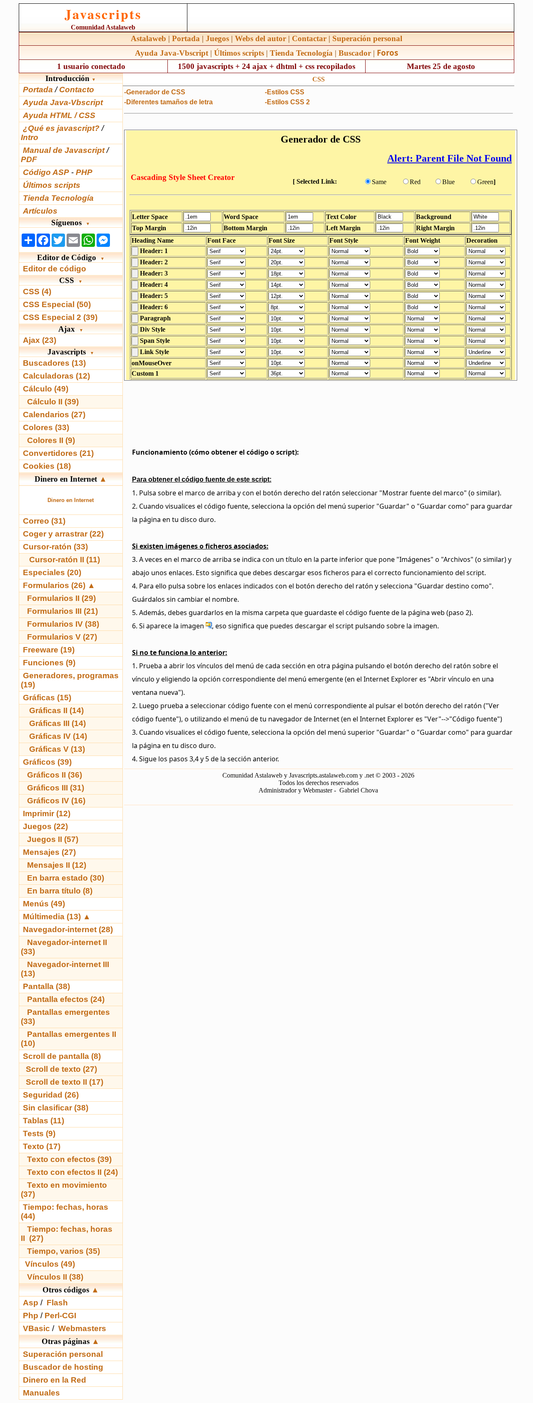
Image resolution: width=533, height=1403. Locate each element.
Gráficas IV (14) (58, 736)
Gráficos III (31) (55, 787)
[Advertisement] (318, 412)
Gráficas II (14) (56, 710)
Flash (57, 1302)
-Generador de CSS (154, 92)
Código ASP (46, 172)
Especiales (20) (52, 572)
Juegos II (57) (52, 839)
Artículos (40, 211)
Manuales (41, 1392)
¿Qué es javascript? (61, 128)
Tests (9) (39, 1133)
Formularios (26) (54, 585)
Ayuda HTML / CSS (59, 115)
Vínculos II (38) (55, 1277)
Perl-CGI (60, 1315)
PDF (29, 159)
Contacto (76, 89)
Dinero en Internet (70, 500)
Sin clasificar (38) (55, 1107)
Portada (186, 38)
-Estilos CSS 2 (287, 102)
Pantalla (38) (46, 986)
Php (30, 1315)
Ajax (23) (39, 340)
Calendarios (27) (54, 414)
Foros (387, 52)
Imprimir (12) (46, 813)
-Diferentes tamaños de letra (168, 102)
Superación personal (367, 38)
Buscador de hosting (63, 1367)
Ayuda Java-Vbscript (171, 53)
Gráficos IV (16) (56, 800)
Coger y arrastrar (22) (63, 533)
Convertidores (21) (58, 453)
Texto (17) (41, 1146)
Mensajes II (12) (56, 865)
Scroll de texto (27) (61, 1069)
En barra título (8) (59, 890)
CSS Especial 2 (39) (60, 317)
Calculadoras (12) (56, 376)
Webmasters (82, 1328)
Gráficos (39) (47, 762)
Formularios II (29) (61, 598)
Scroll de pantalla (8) (62, 1056)
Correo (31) (44, 521)
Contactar (309, 38)
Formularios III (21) (62, 611)
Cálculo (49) (45, 388)
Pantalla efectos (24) (66, 999)
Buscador (355, 53)
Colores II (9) (51, 440)
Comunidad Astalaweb (103, 27)
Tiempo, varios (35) (63, 1251)
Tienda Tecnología (301, 53)
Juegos (217, 38)
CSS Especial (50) (57, 304)
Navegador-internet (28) (68, 929)
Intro (29, 137)
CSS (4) (37, 291)
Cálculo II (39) (53, 401)
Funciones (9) (49, 662)
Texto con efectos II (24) (72, 1172)
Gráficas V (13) (57, 749)
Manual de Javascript (64, 150)
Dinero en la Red (54, 1380)
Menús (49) (44, 903)
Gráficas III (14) (57, 723)
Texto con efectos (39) (69, 1159)
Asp (30, 1302)
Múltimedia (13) (53, 916)
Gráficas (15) (47, 697)
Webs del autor (260, 38)
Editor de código (54, 268)
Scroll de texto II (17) (64, 1082)
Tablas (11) (43, 1120)
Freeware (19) (49, 649)
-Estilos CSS (284, 92)
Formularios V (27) (62, 637)
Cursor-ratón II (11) (64, 559)
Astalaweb (148, 38)
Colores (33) (46, 427)
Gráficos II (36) (54, 774)
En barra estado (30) (65, 878)
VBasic (36, 1328)
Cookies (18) (47, 466)
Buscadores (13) (54, 363)
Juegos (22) (45, 826)
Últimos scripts (239, 53)
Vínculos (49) (50, 1264)
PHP (84, 172)
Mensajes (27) (49, 852)
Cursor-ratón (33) (55, 546)
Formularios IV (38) (63, 624)
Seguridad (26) (51, 1094)
